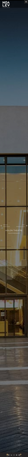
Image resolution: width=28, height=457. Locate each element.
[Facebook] (8, 455)
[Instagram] (14, 455)
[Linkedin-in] (11, 455)
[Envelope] (19, 455)
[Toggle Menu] (26, 2)
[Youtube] (16, 455)
